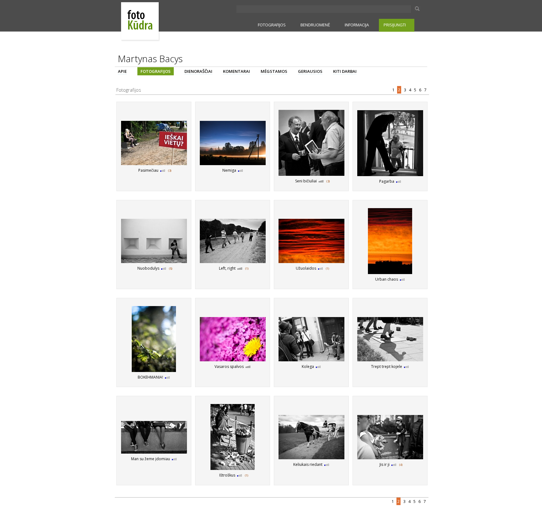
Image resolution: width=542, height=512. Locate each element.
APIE (122, 71)
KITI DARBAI (345, 71)
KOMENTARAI (236, 71)
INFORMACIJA (357, 25)
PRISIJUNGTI (395, 25)
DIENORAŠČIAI (198, 71)
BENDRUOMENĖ (315, 25)
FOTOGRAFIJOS (272, 25)
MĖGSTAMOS (274, 71)
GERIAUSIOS (310, 71)
